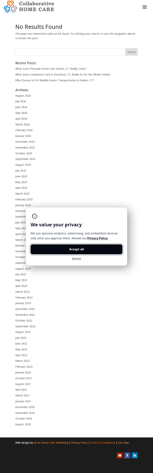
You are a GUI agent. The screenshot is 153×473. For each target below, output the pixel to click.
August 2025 (23, 164)
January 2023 (23, 303)
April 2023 (21, 286)
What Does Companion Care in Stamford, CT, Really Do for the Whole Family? (63, 74)
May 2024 (21, 228)
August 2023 (23, 268)
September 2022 (25, 326)
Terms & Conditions (103, 442)
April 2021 (21, 389)
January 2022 (23, 372)
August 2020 (23, 424)
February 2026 (24, 130)
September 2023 (25, 263)
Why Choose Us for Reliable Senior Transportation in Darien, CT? (54, 80)
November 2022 (25, 314)
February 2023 (24, 297)
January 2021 (23, 401)
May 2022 (21, 349)
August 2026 (23, 95)
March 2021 (22, 395)
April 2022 (21, 355)
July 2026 (20, 101)
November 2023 (25, 251)
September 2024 (25, 216)
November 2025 (25, 147)
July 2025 (20, 170)
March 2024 (22, 240)
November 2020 (25, 413)
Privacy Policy (79, 442)
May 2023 (21, 280)
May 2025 (21, 182)
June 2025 (21, 176)
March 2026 (22, 124)
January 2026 (23, 136)
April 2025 (21, 187)
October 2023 (23, 257)
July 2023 (20, 274)
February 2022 (24, 366)
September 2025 (25, 159)
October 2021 (23, 378)
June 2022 (21, 343)
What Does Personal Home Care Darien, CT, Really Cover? (50, 68)
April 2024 (21, 234)
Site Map (123, 442)
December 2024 (25, 211)
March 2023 (22, 291)
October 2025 (23, 153)
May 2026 (21, 113)
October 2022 (23, 320)
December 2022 (25, 309)
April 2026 (21, 118)
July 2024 (20, 222)
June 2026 (21, 107)
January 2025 (23, 205)
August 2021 (23, 384)
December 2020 (25, 407)
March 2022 (22, 361)
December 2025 (25, 141)
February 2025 (24, 199)
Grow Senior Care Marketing (51, 442)
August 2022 (23, 332)
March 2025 (22, 193)
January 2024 (23, 245)
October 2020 (23, 418)
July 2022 (20, 337)
